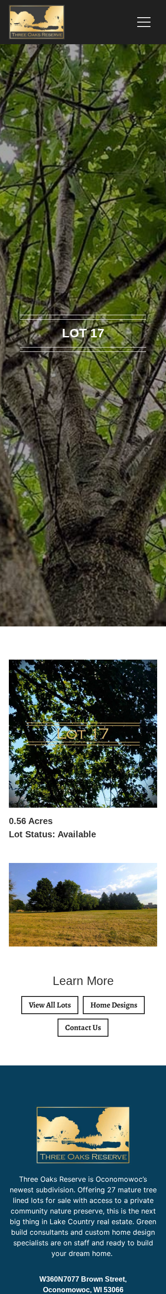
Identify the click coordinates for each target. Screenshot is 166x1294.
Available (77, 834)
